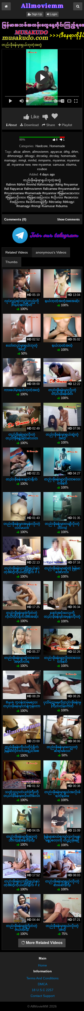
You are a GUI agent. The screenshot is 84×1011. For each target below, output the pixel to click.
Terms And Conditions (42, 978)
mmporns (44, 160)
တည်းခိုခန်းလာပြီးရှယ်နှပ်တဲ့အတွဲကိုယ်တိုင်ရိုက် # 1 (22, 570)
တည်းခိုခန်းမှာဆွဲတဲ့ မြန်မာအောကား (62, 570)
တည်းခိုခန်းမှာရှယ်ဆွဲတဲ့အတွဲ (62, 436)
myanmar (59, 160)
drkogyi (30, 156)
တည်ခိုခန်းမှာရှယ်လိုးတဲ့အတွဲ (62, 927)
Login (53, 14)
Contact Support (43, 996)
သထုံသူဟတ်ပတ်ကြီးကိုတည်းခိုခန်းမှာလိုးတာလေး (22, 794)
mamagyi (10, 160)
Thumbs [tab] (11, 262)
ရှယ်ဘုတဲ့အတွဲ (62, 345)
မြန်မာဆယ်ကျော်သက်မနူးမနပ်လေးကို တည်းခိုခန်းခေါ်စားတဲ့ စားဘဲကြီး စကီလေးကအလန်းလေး (62, 842)
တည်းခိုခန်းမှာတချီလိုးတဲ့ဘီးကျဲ (62, 525)
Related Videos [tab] (16, 252)
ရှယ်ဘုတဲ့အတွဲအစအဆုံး (62, 301)
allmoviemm (40, 151)
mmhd (32, 160)
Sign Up (36, 14)
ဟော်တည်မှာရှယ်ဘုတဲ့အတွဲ (22, 347)
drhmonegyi (15, 156)
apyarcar (56, 151)
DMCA (42, 984)
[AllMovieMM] (42, 5)
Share (50, 125)
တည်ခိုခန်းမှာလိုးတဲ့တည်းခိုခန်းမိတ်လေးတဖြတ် (22, 438)
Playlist (66, 125)
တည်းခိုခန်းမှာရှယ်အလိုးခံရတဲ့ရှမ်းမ (62, 794)
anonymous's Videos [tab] (51, 252)
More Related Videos (44, 943)
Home (42, 965)
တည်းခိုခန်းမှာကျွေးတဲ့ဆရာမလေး (62, 749)
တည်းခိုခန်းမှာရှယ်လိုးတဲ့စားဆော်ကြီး (62, 883)
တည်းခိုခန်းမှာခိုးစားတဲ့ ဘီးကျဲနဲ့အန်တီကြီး (21, 838)
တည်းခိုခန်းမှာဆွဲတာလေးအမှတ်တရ (21, 659)
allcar (16, 151)
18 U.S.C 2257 (42, 990)
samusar (58, 164)
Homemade (57, 146)
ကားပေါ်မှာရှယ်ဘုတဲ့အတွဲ (22, 390)
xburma (71, 164)
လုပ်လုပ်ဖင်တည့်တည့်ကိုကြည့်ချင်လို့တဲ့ (21, 302)
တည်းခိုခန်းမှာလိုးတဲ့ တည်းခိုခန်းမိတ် (62, 391)
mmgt (22, 160)
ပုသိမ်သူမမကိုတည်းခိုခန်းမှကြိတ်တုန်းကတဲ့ (62, 704)
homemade (68, 156)
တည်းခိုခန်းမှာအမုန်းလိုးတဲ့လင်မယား (22, 525)
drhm (74, 151)
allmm (26, 151)
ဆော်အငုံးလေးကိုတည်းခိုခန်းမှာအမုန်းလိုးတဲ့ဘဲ (62, 616)
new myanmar (41, 164)
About (12, 125)
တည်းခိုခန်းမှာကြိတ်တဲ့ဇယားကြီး (21, 927)
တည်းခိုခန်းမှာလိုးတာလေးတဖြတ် (62, 481)
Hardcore (41, 146)
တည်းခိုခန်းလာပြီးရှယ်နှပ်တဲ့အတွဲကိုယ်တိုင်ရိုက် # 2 (22, 883)
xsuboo (42, 169)
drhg (67, 151)
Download (31, 125)
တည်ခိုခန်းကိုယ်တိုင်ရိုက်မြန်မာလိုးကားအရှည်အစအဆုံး (21, 750)
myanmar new (21, 164)
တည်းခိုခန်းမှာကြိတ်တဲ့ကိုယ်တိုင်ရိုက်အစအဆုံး (21, 614)
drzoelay (42, 156)
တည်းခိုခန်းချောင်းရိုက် (22, 479)
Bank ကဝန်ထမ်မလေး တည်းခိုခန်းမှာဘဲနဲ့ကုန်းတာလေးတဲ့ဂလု (21, 706)
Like (34, 116)
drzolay (54, 156)
